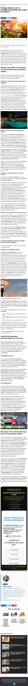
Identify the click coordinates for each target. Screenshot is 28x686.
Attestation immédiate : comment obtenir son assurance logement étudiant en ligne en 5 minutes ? (5, 623)
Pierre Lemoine (6, 45)
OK (14, 684)
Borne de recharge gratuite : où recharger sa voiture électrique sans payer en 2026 (17, 653)
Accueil (2, 39)
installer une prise (7, 469)
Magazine (5, 4)
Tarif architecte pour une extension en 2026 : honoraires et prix (18, 645)
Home (2, 4)
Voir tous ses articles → (7, 600)
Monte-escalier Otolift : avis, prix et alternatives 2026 (17, 668)
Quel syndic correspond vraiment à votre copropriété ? (14, 621)
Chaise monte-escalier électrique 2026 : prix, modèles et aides (22, 621)
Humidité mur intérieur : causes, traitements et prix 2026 (17, 660)
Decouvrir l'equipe (16, 600)
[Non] (26, 682)
